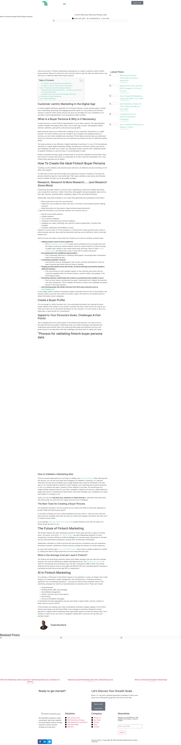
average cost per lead (94, 561)
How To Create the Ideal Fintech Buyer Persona (55, 88)
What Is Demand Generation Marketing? (151, 680)
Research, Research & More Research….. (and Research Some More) (62, 90)
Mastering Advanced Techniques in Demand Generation (129, 77)
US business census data (58, 244)
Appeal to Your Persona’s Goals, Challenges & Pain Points (59, 94)
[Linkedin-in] (44, 741)
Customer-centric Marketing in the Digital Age (57, 83)
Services (80, 3)
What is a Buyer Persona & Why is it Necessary (58, 85)
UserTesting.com (47, 289)
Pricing (96, 3)
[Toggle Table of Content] (80, 80)
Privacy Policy (96, 740)
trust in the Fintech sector (67, 549)
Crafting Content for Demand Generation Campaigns (128, 116)
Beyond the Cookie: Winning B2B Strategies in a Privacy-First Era (131, 88)
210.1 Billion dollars (66, 535)
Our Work (103, 3)
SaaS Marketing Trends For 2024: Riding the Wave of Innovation (130, 106)
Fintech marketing (87, 478)
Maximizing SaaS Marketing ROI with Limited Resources (90, 680)
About (100, 8)
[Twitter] (49, 741)
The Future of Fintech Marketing (50, 96)
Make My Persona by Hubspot (60, 522)
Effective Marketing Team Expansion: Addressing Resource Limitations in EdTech (30, 681)
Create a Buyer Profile (49, 92)
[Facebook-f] (40, 741)
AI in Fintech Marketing (47, 98)
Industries (89, 3)
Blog (105, 8)
